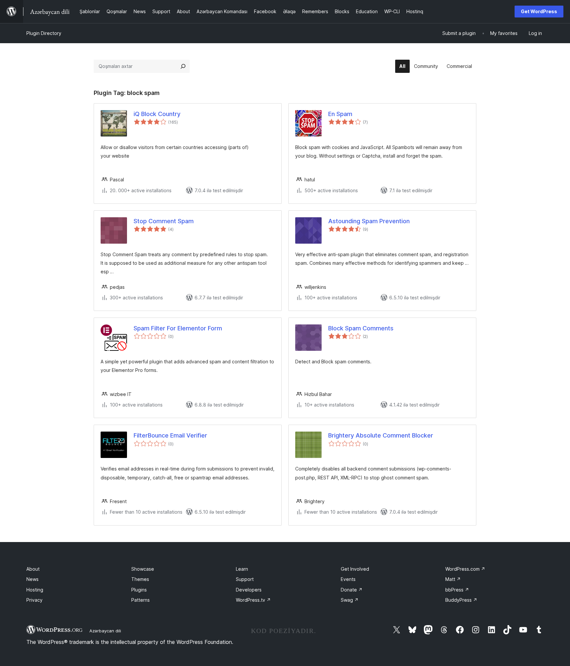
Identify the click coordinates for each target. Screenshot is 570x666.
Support (245, 579)
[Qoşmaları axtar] (183, 66)
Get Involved (355, 569)
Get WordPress (539, 11)
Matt (453, 579)
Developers (249, 589)
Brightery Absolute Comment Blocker (380, 435)
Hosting (34, 589)
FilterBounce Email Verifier (170, 435)
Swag (350, 600)
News (32, 579)
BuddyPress (461, 600)
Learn (242, 569)
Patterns (140, 600)
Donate (352, 589)
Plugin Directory (43, 33)
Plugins (139, 589)
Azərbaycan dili (105, 630)
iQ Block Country (157, 113)
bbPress (457, 589)
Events (348, 579)
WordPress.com (465, 569)
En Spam (340, 113)
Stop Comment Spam (164, 221)
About (33, 569)
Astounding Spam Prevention (369, 221)
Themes (140, 579)
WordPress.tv (253, 600)
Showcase (142, 569)
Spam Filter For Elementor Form (178, 328)
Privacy (34, 600)
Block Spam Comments (361, 328)
